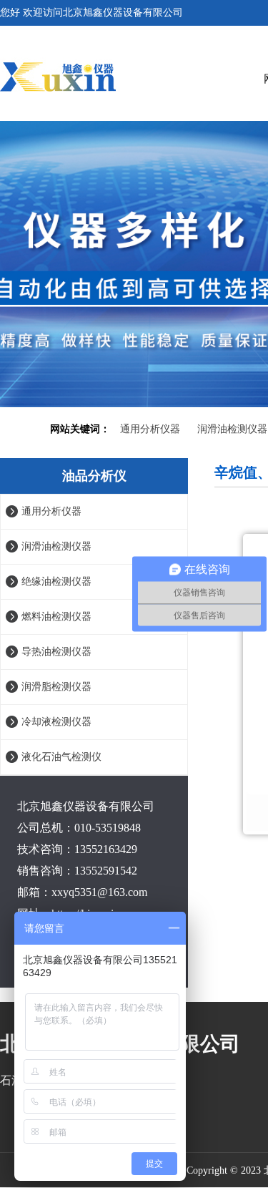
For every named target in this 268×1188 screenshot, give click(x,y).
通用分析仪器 (150, 429)
